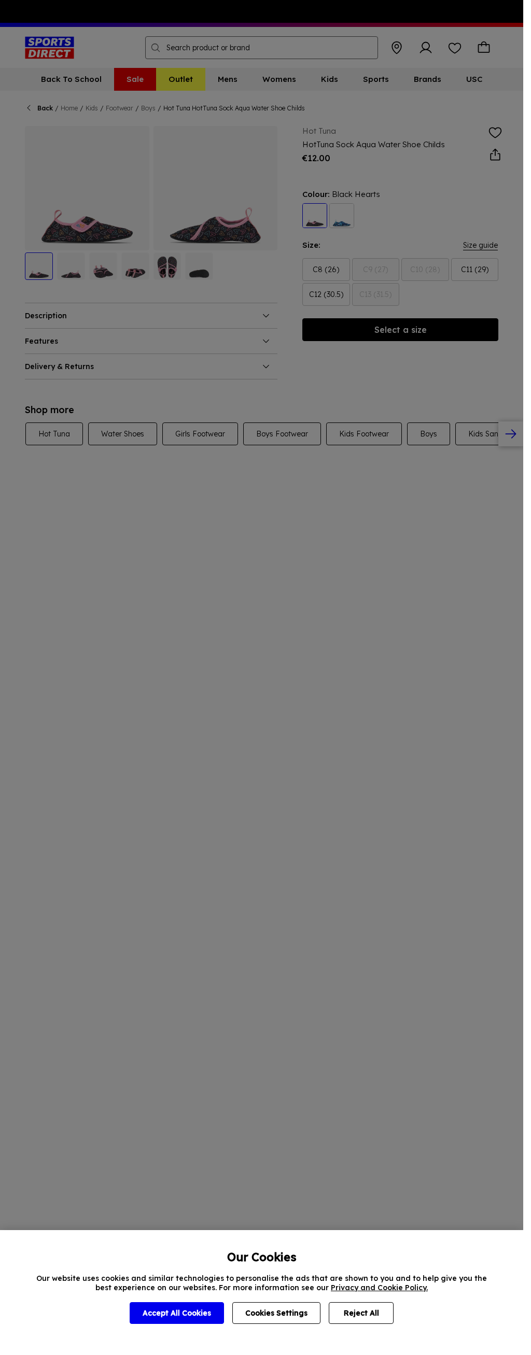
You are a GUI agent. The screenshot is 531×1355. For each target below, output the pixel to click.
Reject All (361, 1313)
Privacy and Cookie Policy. (379, 1287)
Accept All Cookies (177, 1313)
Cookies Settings (276, 1313)
